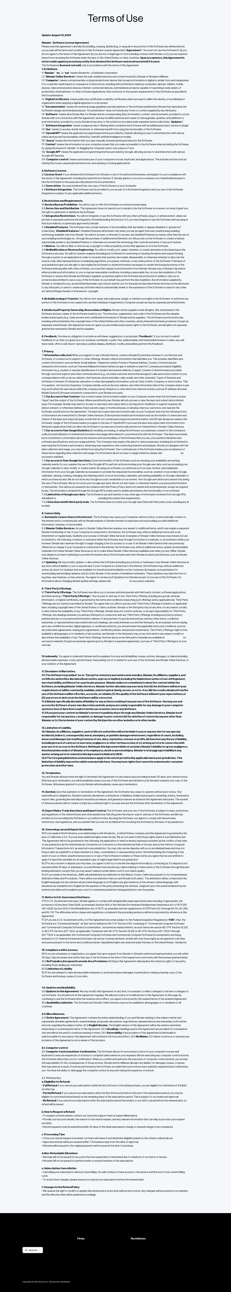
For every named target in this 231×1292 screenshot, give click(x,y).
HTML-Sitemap (85, 1259)
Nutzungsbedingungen (143, 1253)
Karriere (81, 1253)
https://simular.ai (171, 453)
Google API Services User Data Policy (77, 498)
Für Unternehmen (86, 1247)
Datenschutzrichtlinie (142, 1247)
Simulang (82, 1265)
